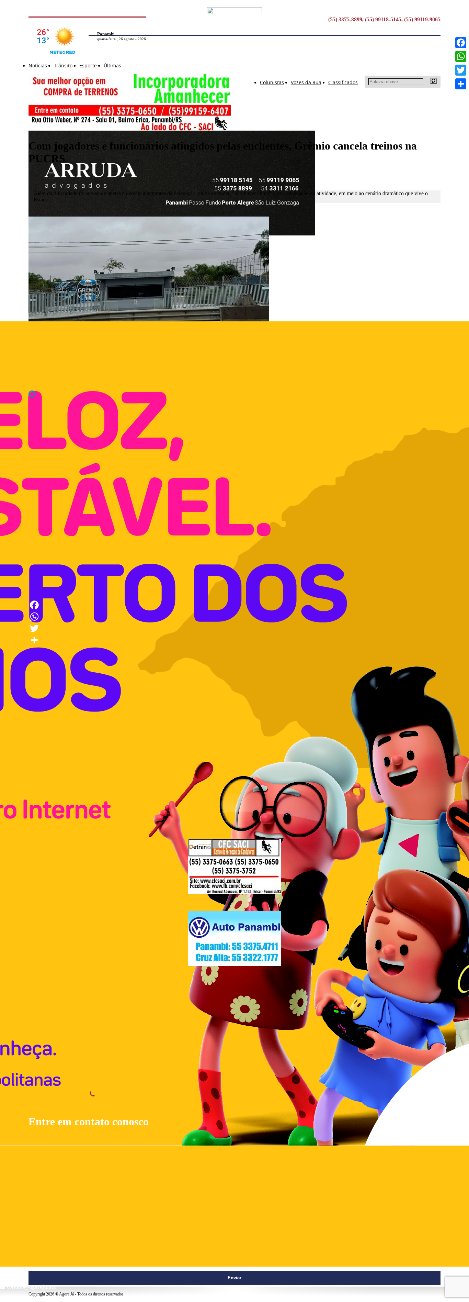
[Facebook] (461, 42)
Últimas (112, 65)
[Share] (461, 84)
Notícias (37, 65)
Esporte (88, 65)
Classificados (343, 82)
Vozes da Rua (306, 82)
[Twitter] (461, 70)
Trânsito (63, 65)
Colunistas (272, 82)
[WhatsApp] (461, 56)
